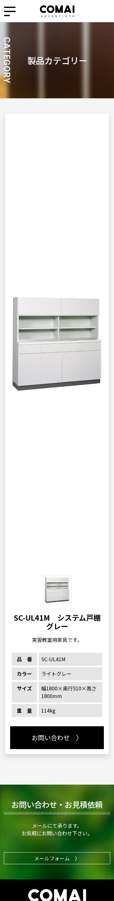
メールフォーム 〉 (57, 858)
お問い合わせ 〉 (57, 737)
